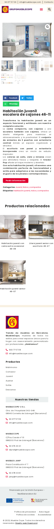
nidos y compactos (40, 190)
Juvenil (18, 187)
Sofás (9, 385)
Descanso (11, 389)
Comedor (11, 371)
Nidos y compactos (32, 187)
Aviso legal (44, 511)
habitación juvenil (22, 190)
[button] (41, 9)
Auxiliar (9, 380)
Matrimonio (11, 367)
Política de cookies (25, 514)
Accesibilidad (44, 514)
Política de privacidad (25, 511)
